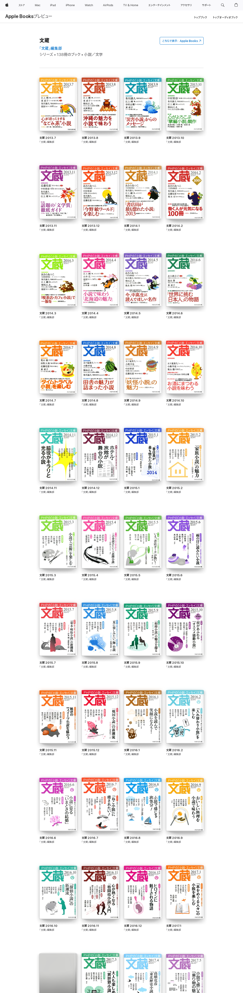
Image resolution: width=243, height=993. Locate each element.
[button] (222, 5)
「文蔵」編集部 (50, 48)
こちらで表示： (180, 41)
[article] (58, 121)
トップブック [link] (200, 17)
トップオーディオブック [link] (225, 17)
